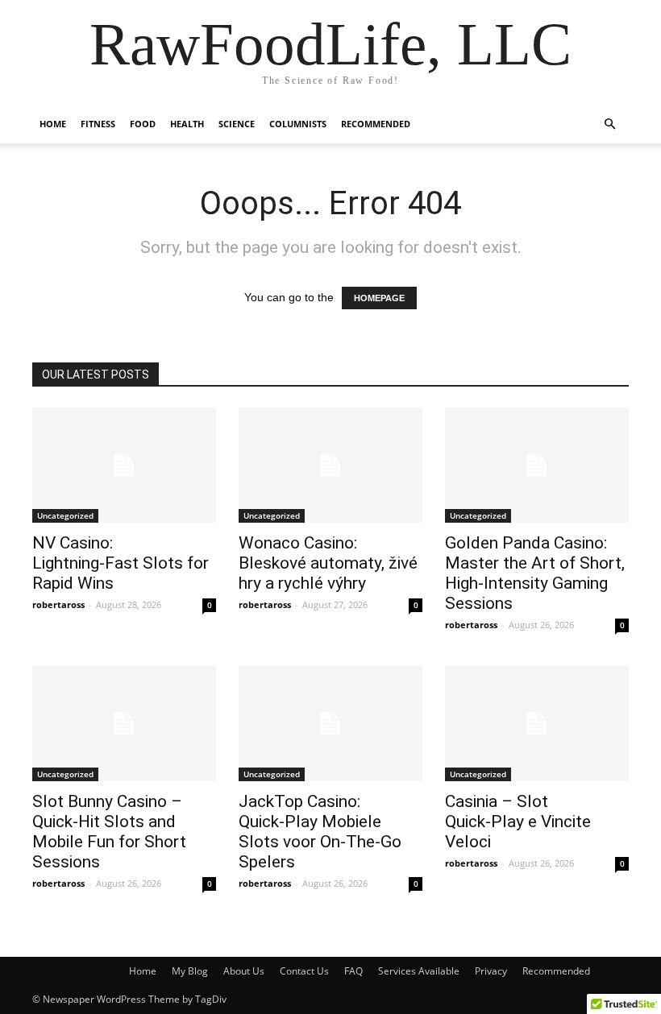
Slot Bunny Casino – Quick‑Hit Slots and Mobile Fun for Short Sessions (109, 831)
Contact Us (304, 971)
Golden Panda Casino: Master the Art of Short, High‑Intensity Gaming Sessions (535, 573)
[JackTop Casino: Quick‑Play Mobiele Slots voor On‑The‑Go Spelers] (330, 723)
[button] (609, 124)
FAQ (353, 971)
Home (52, 124)
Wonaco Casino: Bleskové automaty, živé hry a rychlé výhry (328, 563)
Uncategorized (65, 515)
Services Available (418, 971)
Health (187, 124)
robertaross (58, 604)
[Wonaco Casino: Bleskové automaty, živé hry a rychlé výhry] (330, 465)
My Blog (190, 971)
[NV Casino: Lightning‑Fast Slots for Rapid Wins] (124, 465)
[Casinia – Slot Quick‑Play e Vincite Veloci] (537, 723)
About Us (243, 971)
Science (236, 124)
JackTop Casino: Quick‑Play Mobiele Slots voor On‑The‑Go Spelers (320, 831)
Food (143, 124)
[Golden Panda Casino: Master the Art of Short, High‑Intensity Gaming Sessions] (537, 465)
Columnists (297, 124)
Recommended (375, 124)
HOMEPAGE (379, 298)
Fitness (98, 124)
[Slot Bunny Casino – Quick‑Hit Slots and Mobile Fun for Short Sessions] (124, 723)
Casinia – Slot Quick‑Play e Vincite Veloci (518, 821)
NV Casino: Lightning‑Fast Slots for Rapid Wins (120, 563)
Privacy (491, 971)
